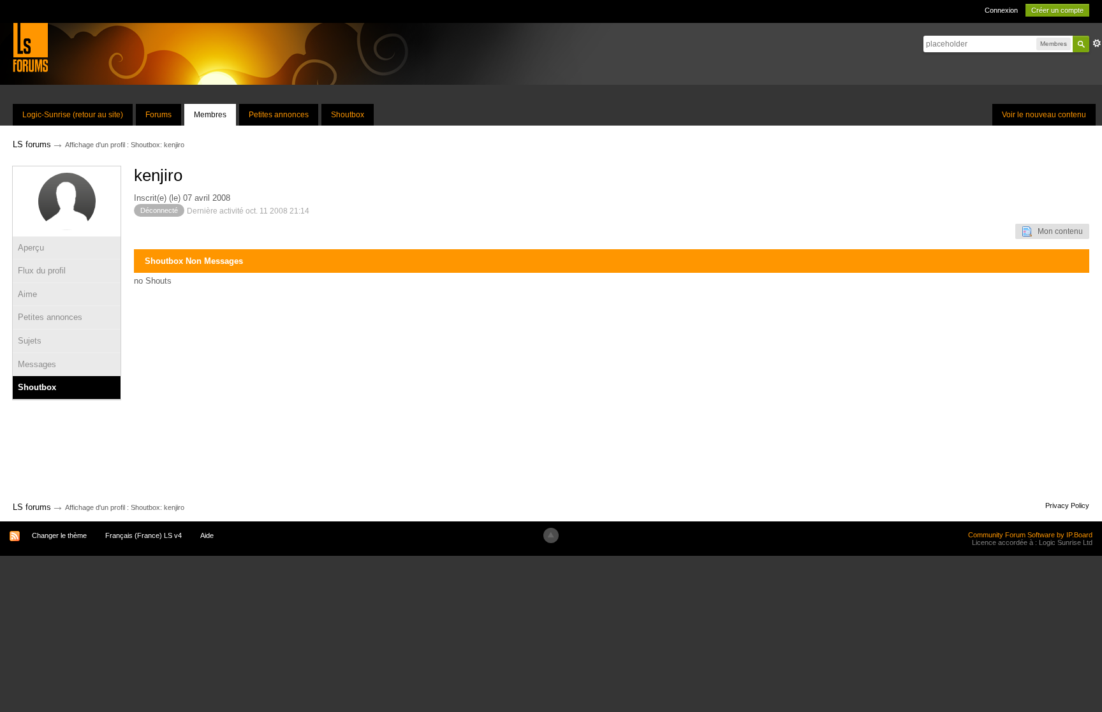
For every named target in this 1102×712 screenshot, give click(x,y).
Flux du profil (42, 270)
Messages (37, 364)
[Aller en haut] (551, 535)
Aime (27, 294)
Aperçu (31, 247)
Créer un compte (1057, 10)
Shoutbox (347, 114)
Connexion (1001, 10)
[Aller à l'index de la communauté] (30, 47)
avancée (1097, 43)
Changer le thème (59, 535)
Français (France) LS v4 (143, 535)
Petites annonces (279, 114)
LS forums (32, 507)
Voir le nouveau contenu (1044, 114)
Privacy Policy (1067, 505)
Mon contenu (1057, 231)
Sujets (29, 340)
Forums (158, 114)
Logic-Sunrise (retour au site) (72, 114)
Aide (207, 535)
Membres (210, 114)
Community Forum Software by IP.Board (1030, 535)
